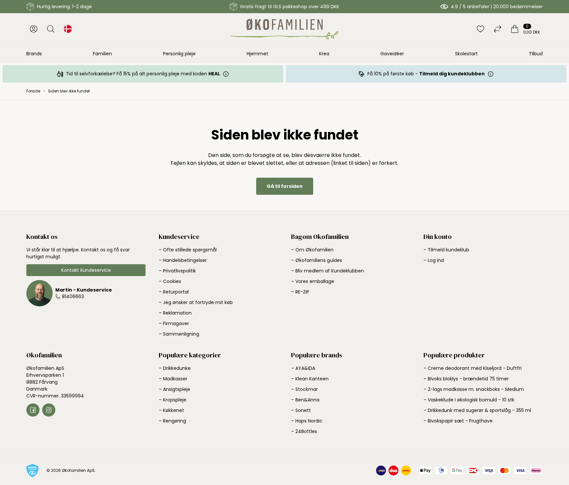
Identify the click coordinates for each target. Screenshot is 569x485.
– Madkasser (173, 378)
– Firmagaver (174, 323)
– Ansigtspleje (174, 389)
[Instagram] (48, 410)
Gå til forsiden (285, 186)
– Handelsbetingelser (183, 260)
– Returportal (174, 292)
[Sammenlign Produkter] (497, 29)
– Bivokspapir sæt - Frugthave (458, 421)
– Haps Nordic (306, 421)
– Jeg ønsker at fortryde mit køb (196, 302)
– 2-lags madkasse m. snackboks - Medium (473, 389)
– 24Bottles (304, 431)
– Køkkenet (171, 410)
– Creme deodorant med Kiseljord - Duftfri (472, 368)
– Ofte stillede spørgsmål (188, 249)
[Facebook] (33, 410)
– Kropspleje (172, 399)
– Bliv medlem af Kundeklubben (327, 271)
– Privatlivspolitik (177, 271)
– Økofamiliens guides (316, 260)
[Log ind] (33, 29)
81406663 (73, 296)
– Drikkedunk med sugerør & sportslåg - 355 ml (477, 410)
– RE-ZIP (300, 292)
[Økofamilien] (284, 28)
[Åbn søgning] (50, 29)
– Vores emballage (312, 281)
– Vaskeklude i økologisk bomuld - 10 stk (468, 399)
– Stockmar (304, 389)
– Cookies (170, 281)
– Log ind (433, 260)
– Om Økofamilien (312, 249)
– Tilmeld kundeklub (446, 249)
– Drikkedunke (175, 368)
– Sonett (301, 410)
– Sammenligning (179, 334)
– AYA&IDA (303, 368)
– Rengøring (172, 421)
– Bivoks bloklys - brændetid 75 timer (466, 378)
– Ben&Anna (305, 399)
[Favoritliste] (480, 29)
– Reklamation (175, 313)
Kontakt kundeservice (86, 270)
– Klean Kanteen (310, 378)
